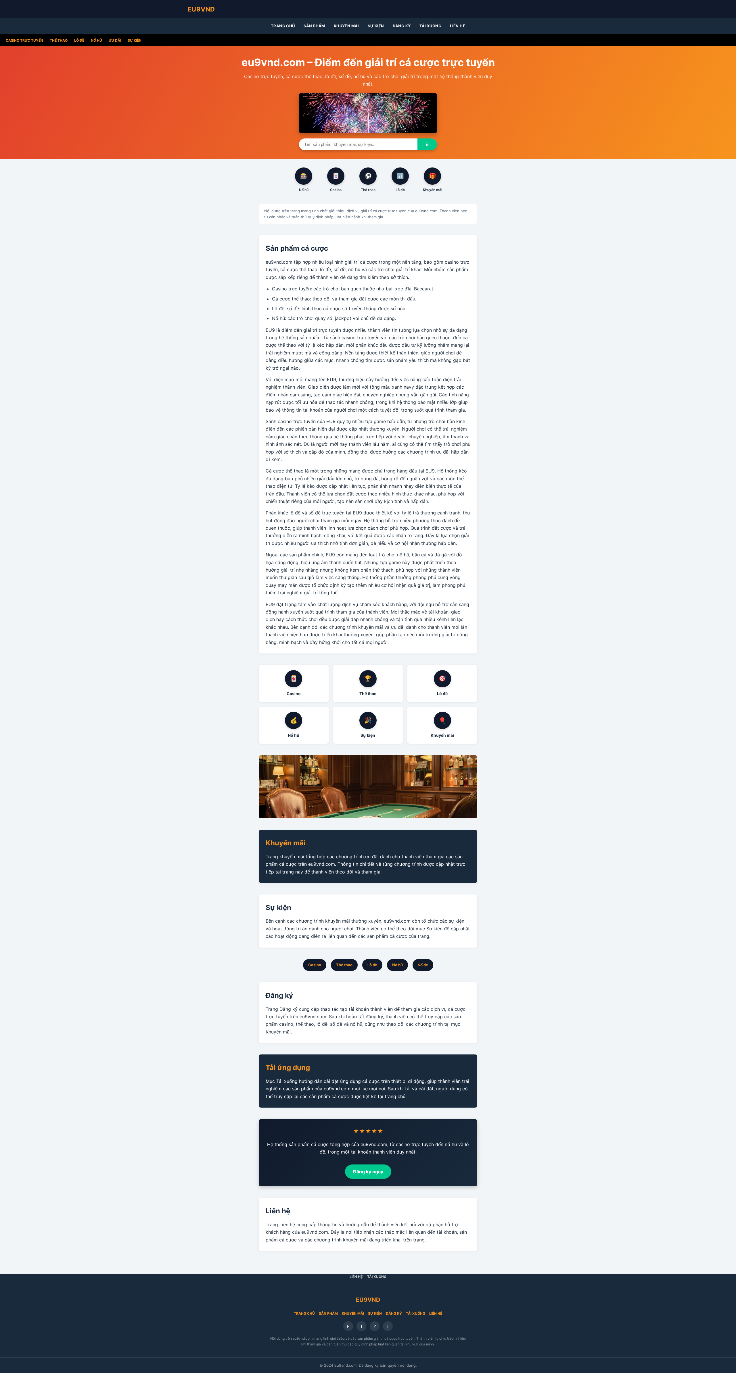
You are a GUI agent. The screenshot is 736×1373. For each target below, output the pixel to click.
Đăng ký (402, 26)
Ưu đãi (115, 40)
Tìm (427, 144)
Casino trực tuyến (24, 40)
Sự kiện (376, 26)
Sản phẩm (314, 26)
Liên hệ (457, 26)
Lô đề (79, 40)
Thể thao (59, 40)
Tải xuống (430, 26)
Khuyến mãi (346, 26)
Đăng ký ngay (368, 1172)
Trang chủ (283, 26)
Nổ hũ (96, 40)
